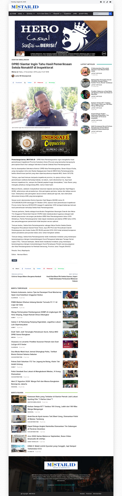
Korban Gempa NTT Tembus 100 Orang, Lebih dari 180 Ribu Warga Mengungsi (101, 104)
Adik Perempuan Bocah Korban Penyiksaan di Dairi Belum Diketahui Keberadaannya (101, 127)
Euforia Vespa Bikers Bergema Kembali (26, 276)
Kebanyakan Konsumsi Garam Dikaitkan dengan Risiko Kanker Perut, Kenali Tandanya (101, 81)
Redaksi (82, 493)
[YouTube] (110, 2)
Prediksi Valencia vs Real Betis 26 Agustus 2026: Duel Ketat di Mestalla (101, 92)
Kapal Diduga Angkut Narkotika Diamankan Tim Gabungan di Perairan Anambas (100, 116)
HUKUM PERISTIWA (16, 357)
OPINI (75, 13)
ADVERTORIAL (83, 13)
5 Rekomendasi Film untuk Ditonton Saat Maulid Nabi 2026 (100, 69)
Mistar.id (15, 72)
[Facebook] (101, 2)
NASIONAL (14, 387)
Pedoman (89, 493)
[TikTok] (107, 2)
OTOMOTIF (31, 451)
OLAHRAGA (67, 13)
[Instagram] (104, 2)
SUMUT (13, 317)
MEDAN (13, 337)
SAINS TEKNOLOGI (33, 441)
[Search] (110, 13)
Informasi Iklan (97, 493)
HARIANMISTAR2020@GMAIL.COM (64, 485)
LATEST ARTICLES (96, 73)
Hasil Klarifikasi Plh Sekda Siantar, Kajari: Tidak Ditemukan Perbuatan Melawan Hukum (62, 279)
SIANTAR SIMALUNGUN (20, 60)
